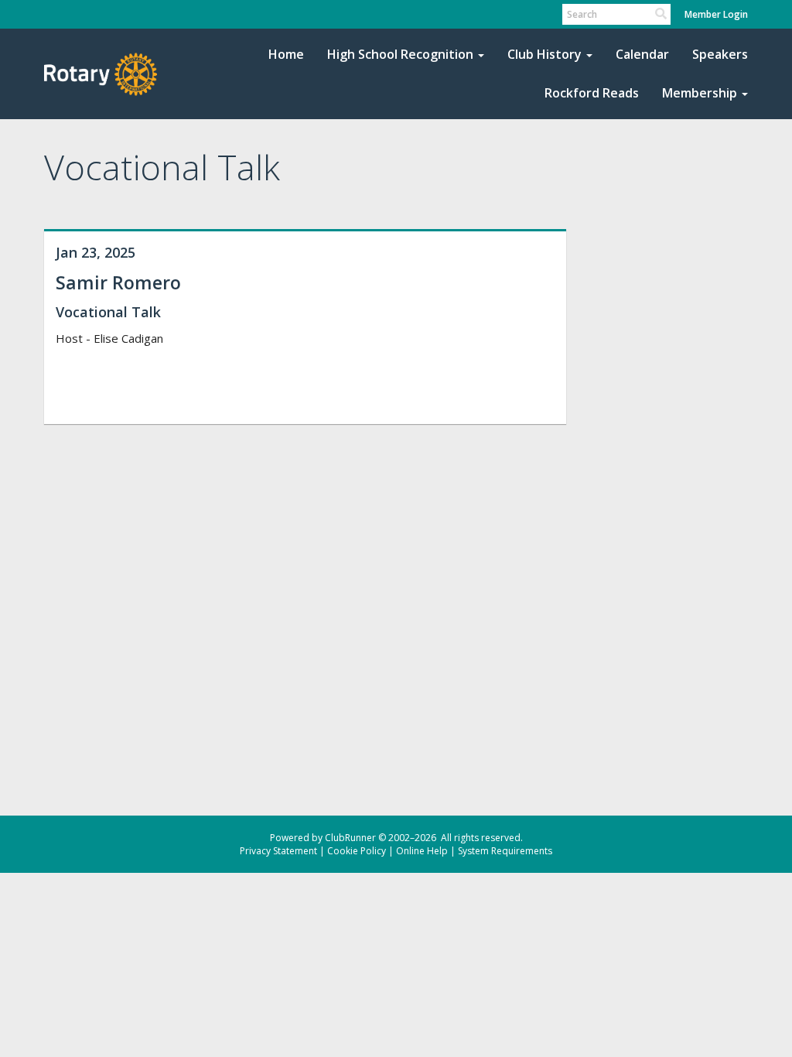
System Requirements (505, 850)
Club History (544, 54)
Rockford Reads (591, 92)
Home (286, 54)
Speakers (720, 54)
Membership (699, 92)
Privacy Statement (278, 850)
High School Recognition (400, 54)
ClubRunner (350, 837)
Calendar (642, 54)
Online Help (422, 850)
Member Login (716, 14)
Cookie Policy (356, 850)
